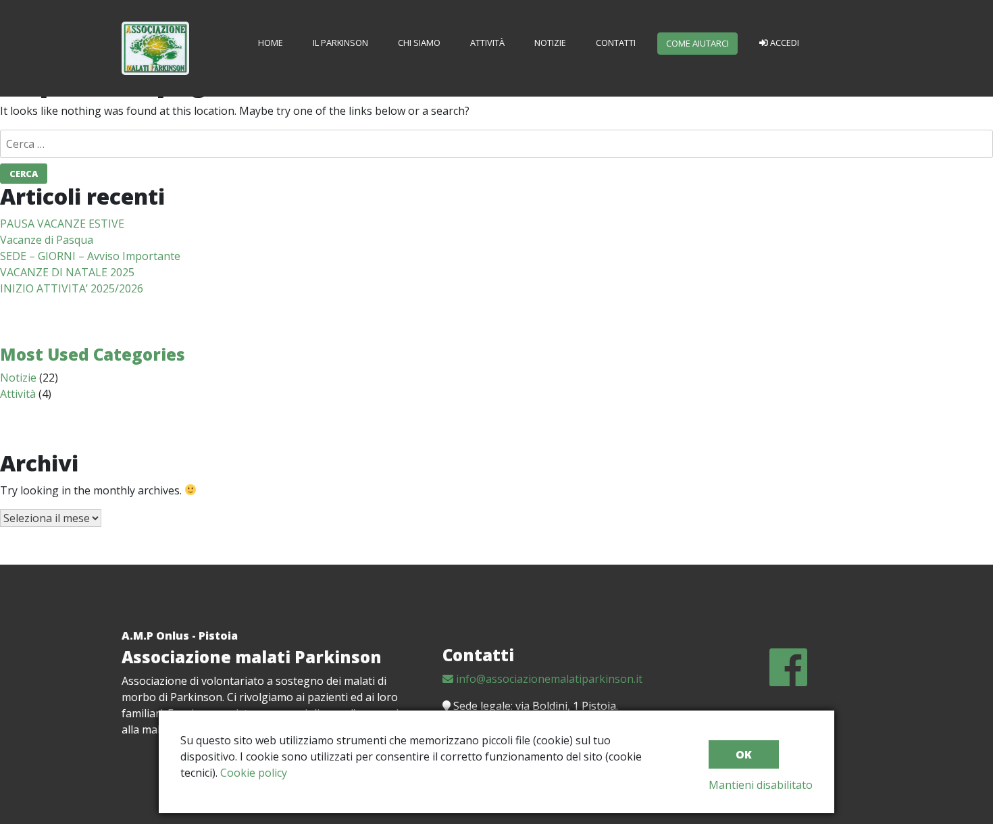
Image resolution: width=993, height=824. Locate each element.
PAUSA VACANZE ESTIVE (62, 223)
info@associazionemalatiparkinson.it (547, 678)
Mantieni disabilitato (761, 784)
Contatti (616, 42)
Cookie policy (253, 772)
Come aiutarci (697, 43)
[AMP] (155, 36)
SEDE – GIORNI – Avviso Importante (90, 256)
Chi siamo (419, 42)
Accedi (783, 42)
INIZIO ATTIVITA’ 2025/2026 (71, 288)
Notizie (550, 42)
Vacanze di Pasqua (46, 239)
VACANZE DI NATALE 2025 (67, 272)
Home (270, 42)
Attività (487, 42)
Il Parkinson (340, 42)
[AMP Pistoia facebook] (788, 679)
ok (744, 754)
